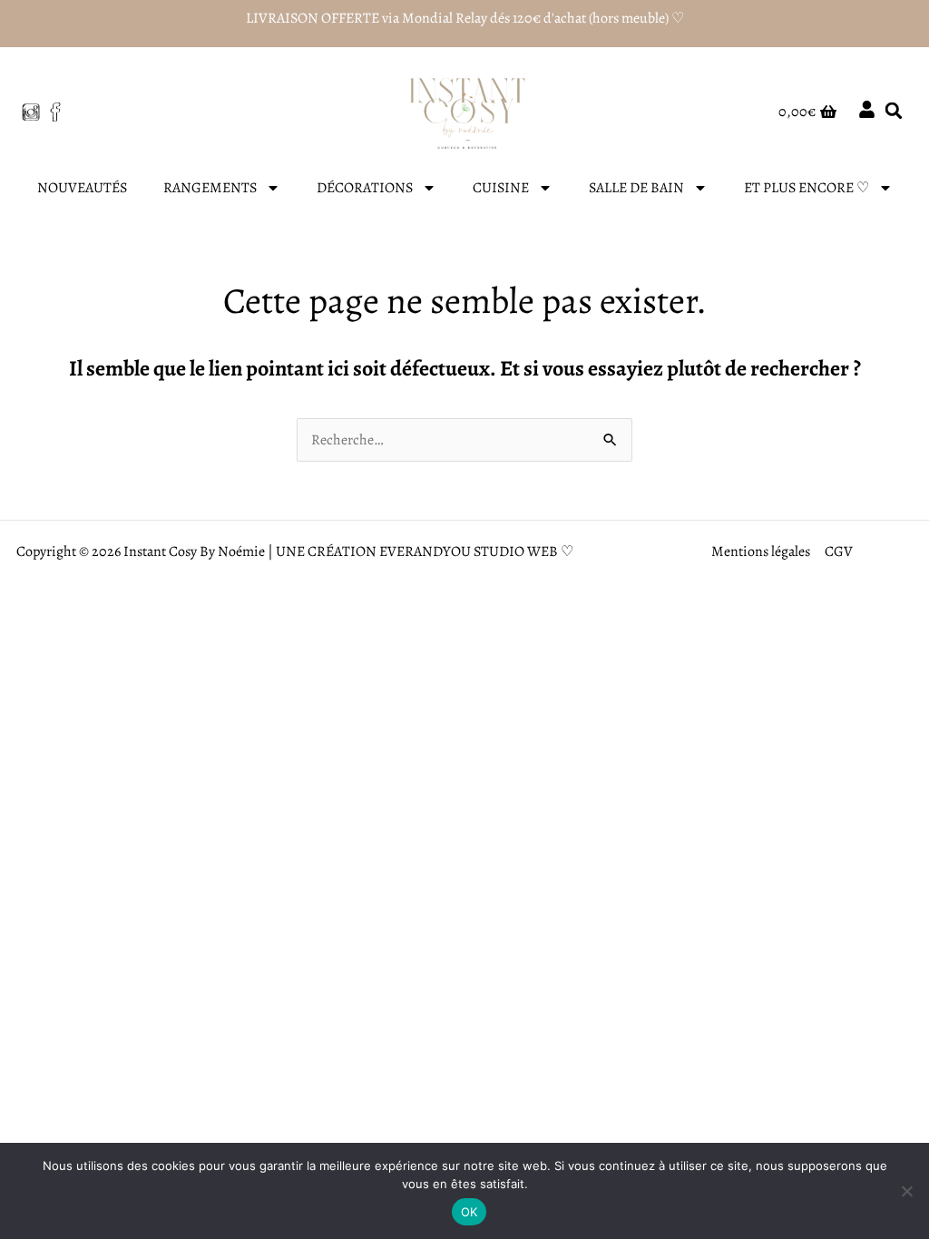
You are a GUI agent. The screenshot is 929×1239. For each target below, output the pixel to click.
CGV (839, 551)
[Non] (906, 1191)
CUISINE (501, 188)
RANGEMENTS (210, 188)
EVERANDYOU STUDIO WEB (468, 551)
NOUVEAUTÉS (82, 188)
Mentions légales (760, 551)
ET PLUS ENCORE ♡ (806, 188)
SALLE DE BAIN (636, 188)
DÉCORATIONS (365, 188)
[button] (894, 110)
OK (469, 1212)
